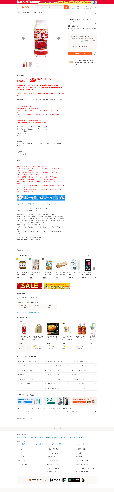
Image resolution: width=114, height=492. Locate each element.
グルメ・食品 (31, 408)
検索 (66, 7)
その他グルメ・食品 (40, 408)
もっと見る (91, 255)
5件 (36, 302)
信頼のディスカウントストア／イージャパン (38, 412)
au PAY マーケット (21, 408)
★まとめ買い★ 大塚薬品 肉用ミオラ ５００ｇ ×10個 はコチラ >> (36, 204)
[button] (96, 24)
